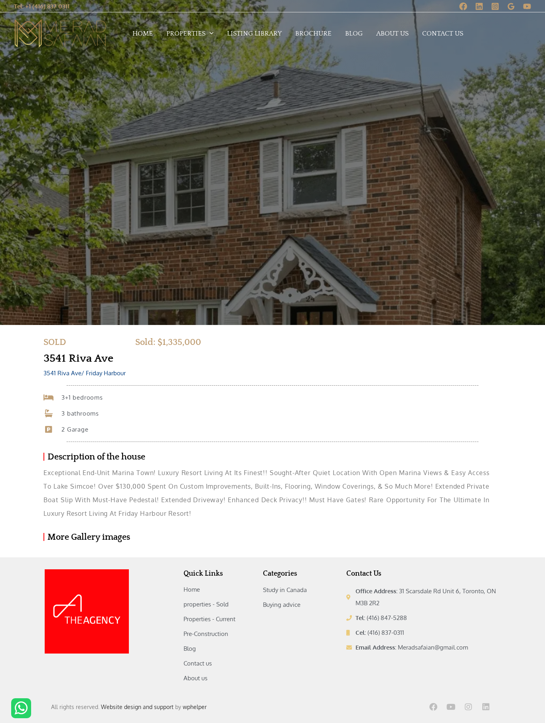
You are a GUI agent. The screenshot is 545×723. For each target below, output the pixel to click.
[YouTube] (527, 6)
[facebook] (463, 6)
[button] (41, 6)
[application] (209, 34)
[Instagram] (495, 6)
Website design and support (137, 706)
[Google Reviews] (511, 6)
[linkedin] (479, 6)
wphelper (195, 706)
